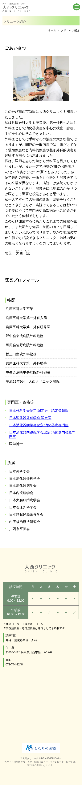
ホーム (52, 30)
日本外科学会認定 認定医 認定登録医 (38, 411)
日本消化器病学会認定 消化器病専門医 (38, 425)
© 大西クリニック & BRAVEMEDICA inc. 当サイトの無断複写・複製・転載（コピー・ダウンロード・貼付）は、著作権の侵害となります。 (41, 762)
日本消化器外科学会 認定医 (30, 418)
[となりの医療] (41, 748)
